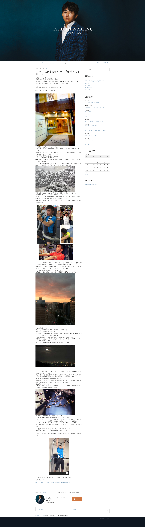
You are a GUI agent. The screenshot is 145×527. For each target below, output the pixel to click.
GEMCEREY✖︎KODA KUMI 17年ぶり (95, 107)
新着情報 (106, 63)
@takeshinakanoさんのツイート (93, 184)
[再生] (50, 473)
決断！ (87, 116)
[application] (59, 456)
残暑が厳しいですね (90, 135)
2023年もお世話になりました (93, 125)
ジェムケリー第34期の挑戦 (92, 102)
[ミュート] (64, 473)
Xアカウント (88, 89)
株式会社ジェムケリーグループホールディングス (97, 80)
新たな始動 (88, 111)
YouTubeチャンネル (90, 91)
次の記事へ (42, 509)
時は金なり (88, 144)
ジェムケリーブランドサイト (92, 81)
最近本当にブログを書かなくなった (94, 121)
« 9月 (86, 174)
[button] (59, 456)
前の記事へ (75, 509)
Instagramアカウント (90, 87)
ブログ (43, 63)
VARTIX (87, 83)
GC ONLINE (88, 85)
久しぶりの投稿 (89, 140)
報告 (98, 63)
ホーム (38, 63)
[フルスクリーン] (67, 473)
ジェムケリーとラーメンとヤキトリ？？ (95, 130)
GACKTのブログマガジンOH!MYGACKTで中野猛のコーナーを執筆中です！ (53, 482)
